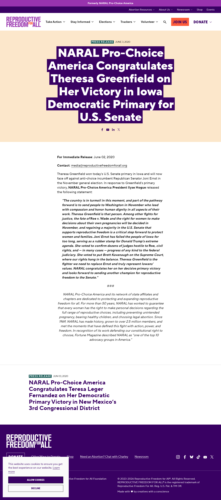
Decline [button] (35, 488)
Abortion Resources (140, 9)
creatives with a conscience (153, 491)
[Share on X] (212, 457)
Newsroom (183, 9)
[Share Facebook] (102, 130)
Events (211, 9)
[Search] (164, 22)
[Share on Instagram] (178, 457)
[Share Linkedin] (113, 130)
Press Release (40, 376)
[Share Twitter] (119, 130)
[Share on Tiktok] (198, 457)
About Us (164, 9)
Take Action (54, 22)
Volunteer (148, 22)
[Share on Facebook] (184, 457)
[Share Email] (108, 130)
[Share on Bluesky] (191, 457)
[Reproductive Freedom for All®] (23, 22)
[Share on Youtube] (205, 457)
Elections (105, 22)
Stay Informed (80, 22)
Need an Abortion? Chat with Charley (104, 457)
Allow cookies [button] (35, 480)
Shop (200, 9)
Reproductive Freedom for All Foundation (82, 478)
